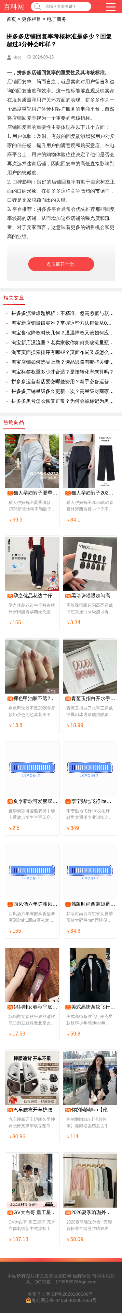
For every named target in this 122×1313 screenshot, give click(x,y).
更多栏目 (31, 19)
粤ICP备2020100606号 (69, 1294)
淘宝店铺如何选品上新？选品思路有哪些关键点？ (63, 362)
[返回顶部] (108, 1175)
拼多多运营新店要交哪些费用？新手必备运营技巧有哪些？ (63, 381)
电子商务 (56, 19)
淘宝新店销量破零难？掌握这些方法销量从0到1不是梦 (63, 323)
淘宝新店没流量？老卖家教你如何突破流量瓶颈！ (63, 342)
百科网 (14, 6)
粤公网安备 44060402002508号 (64, 1300)
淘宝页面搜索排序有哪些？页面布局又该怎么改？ (63, 352)
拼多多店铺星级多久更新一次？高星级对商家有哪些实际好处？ (63, 391)
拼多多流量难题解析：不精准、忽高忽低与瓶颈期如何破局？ (63, 313)
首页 (11, 19)
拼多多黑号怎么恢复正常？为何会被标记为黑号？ (63, 401)
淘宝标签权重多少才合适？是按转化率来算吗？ (62, 371)
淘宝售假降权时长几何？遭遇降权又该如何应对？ (63, 332)
